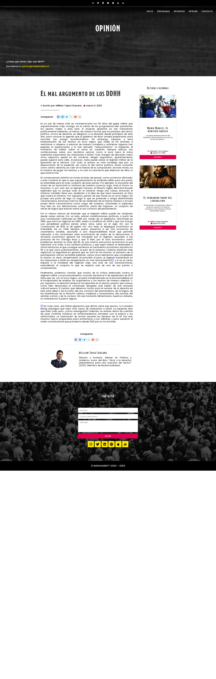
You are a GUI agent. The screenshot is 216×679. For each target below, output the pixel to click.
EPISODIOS (179, 11)
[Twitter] (98, 3)
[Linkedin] (103, 3)
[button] (58, 117)
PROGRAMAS (163, 11)
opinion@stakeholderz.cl (35, 66)
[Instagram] (93, 3)
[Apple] (118, 3)
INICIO (150, 11)
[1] (112, 260)
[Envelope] (108, 3)
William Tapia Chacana (93, 352)
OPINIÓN (193, 11)
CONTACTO (207, 11)
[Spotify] (113, 3)
